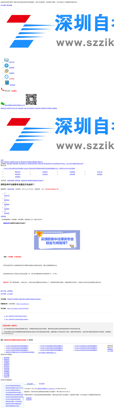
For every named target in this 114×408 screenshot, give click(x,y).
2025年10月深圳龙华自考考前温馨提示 (86, 350)
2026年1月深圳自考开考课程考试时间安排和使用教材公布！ (35, 168)
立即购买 (3, 216)
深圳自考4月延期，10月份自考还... (14, 401)
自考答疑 (48, 108)
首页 (2, 160)
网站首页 (3, 108)
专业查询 (20, 108)
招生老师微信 (9, 105)
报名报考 (9, 163)
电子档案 (6, 375)
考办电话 (6, 368)
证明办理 (6, 370)
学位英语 (6, 373)
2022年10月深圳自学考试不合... (13, 390)
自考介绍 (11, 62)
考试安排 (31, 108)
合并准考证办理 (57, 163)
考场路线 (6, 371)
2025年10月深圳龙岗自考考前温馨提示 (51, 348)
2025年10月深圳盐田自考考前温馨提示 (17, 348)
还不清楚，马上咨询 (7, 293)
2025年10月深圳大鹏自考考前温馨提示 (51, 350)
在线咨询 (29, 398)
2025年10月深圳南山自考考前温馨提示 (86, 346)
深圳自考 (6, 223)
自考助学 (11, 73)
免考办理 (40, 163)
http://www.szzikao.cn (22, 303)
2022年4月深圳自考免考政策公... (13, 385)
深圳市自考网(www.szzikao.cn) (46, 388)
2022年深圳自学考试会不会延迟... (14, 392)
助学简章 (12, 85)
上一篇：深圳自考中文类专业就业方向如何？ (15, 316)
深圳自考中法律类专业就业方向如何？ (32, 180)
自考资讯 (9, 108)
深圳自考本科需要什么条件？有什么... (15, 387)
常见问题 (41, 383)
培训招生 (99, 174)
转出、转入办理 (67, 163)
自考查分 (6, 363)
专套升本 (6, 377)
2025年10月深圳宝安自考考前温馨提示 (86, 348)
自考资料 (11, 67)
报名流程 (6, 357)
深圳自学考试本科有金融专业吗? (13, 403)
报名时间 (6, 359)
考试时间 (6, 361)
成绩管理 (6, 364)
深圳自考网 (10, 180)
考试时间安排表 (32, 163)
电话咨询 (29, 399)
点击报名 (14, 91)
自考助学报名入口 (50, 352)
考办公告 (14, 108)
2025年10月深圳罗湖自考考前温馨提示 (17, 346)
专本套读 (37, 108)
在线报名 (54, 108)
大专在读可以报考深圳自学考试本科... (15, 396)
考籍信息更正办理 (77, 163)
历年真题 (43, 108)
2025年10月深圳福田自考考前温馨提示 (51, 346)
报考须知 (15, 163)
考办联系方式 (23, 163)
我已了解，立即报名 (7, 291)
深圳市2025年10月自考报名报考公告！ (64, 168)
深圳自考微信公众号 (19, 105)
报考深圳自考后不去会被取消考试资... (15, 394)
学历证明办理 (48, 163)
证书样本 (6, 366)
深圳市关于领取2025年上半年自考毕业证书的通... (20, 352)
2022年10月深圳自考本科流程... (13, 399)
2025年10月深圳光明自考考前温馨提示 (17, 350)
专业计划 (26, 108)
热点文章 (30, 383)
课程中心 (40, 162)
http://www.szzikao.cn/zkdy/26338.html (17, 308)
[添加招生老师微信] (50, 189)
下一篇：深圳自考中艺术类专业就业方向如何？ (16, 319)
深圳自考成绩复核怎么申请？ (13, 405)
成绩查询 (34, 162)
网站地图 (9, 5)
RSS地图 (3, 5)
